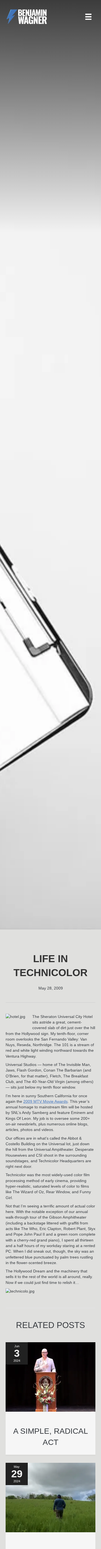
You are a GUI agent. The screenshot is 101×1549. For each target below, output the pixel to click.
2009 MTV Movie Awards (45, 1101)
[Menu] (88, 17)
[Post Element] (51, 1398)
